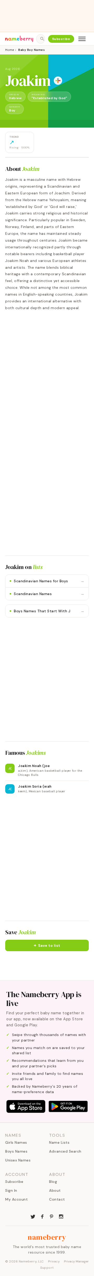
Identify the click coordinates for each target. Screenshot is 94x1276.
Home (9, 50)
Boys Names (16, 1151)
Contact (57, 1199)
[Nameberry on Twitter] (33, 1216)
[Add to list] (58, 80)
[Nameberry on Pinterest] (51, 1216)
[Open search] (40, 39)
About (55, 1190)
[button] (47, 945)
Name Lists (59, 1142)
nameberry (47, 1237)
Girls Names (16, 1142)
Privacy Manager (76, 1261)
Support (47, 1268)
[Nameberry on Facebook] (42, 1216)
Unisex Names (18, 1160)
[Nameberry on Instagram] (61, 1216)
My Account (16, 1199)
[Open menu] (82, 39)
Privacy (54, 1261)
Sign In (11, 1190)
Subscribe (61, 39)
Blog (53, 1181)
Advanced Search (65, 1151)
